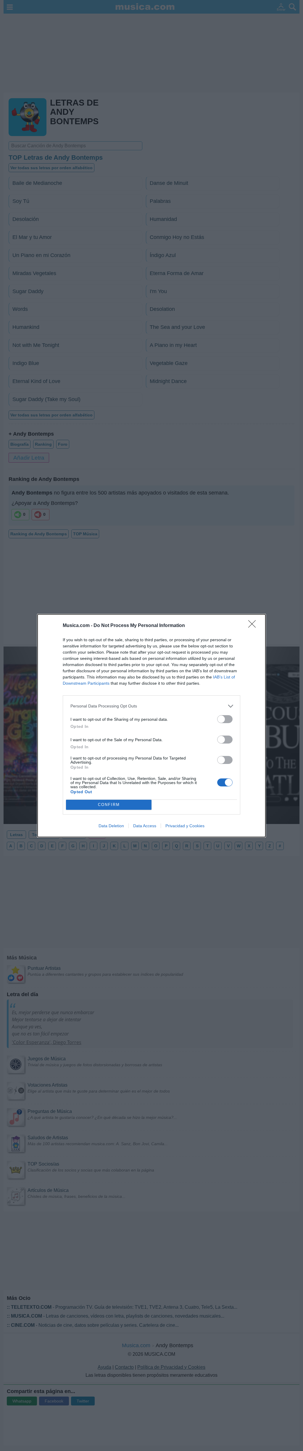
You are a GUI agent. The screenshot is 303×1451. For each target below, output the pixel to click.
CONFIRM (109, 804)
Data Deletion (111, 825)
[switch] (225, 719)
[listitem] (151, 706)
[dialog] (151, 725)
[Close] (254, 625)
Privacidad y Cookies (184, 825)
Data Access (144, 825)
